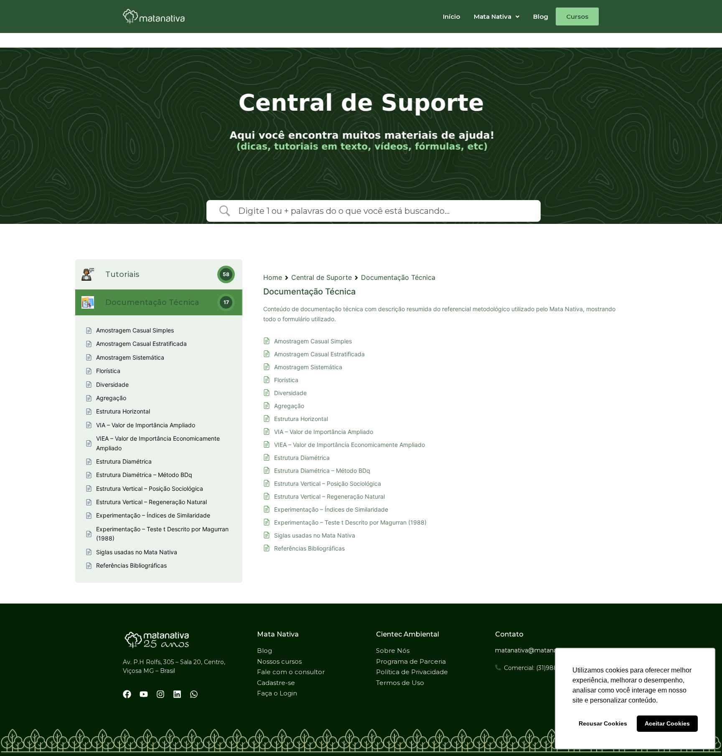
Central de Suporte (321, 277)
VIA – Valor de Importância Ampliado (323, 431)
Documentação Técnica (398, 277)
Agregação (289, 405)
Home (272, 277)
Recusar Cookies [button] (603, 723)
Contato (509, 634)
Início (451, 16)
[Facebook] (127, 694)
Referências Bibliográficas (309, 548)
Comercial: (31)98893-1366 (542, 668)
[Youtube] (143, 694)
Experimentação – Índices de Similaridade (331, 509)
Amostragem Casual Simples (313, 341)
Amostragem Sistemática (308, 366)
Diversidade (290, 392)
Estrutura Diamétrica (302, 457)
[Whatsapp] (194, 694)
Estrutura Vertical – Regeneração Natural (329, 496)
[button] (496, 16)
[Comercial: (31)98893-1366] (498, 667)
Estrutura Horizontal (301, 418)
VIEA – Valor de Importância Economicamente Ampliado (349, 444)
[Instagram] (160, 694)
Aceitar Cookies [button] (667, 723)
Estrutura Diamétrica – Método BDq (322, 470)
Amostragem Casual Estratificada (319, 354)
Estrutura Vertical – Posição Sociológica (327, 483)
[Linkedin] (177, 694)
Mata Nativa (492, 16)
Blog (540, 16)
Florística (286, 379)
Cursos (577, 16)
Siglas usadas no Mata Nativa (314, 535)
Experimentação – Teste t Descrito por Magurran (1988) (350, 522)
